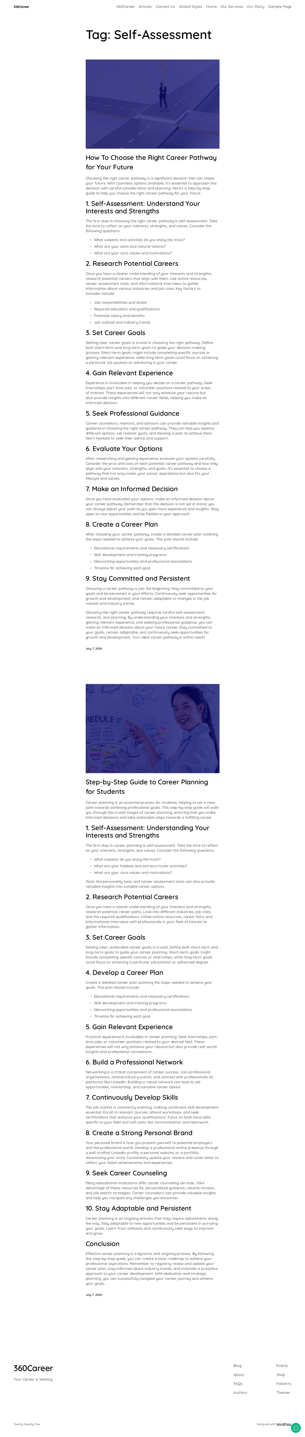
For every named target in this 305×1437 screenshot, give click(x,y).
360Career (21, 7)
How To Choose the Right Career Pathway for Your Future (151, 162)
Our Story (255, 6)
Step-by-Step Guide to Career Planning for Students (147, 787)
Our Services (232, 6)
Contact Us (165, 6)
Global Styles (190, 6)
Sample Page (280, 6)
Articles (145, 6)
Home (211, 6)
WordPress (284, 1424)
